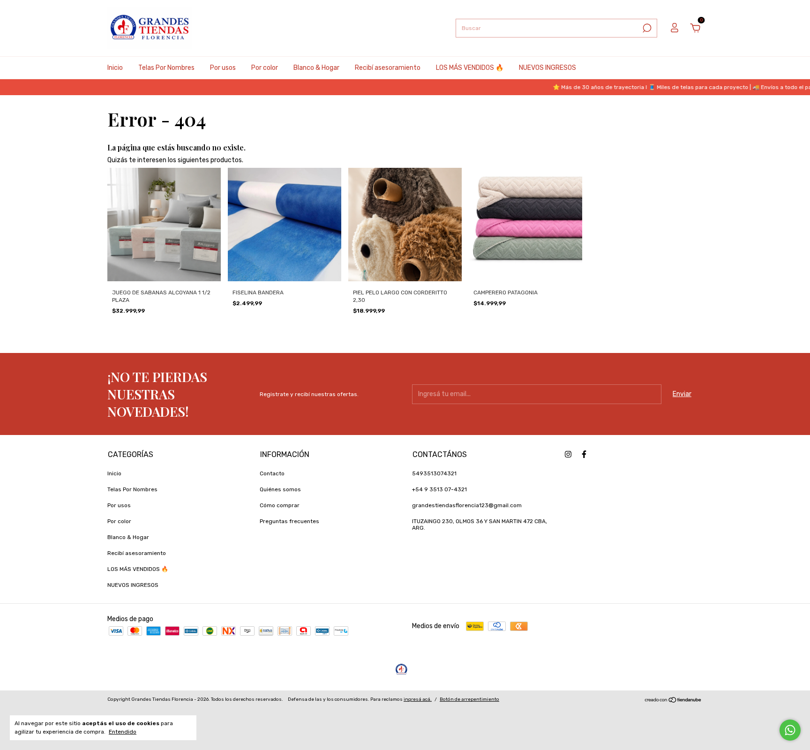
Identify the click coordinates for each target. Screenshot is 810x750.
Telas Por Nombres (166, 68)
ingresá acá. (418, 699)
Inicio (115, 68)
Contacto (272, 473)
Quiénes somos (280, 489)
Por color (264, 68)
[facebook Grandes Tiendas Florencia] (584, 454)
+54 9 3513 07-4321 (439, 489)
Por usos (223, 68)
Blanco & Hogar (316, 68)
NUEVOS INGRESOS (547, 68)
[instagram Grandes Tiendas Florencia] (568, 454)
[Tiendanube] (673, 701)
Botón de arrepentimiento (469, 699)
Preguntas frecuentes (289, 521)
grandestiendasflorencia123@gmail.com (467, 505)
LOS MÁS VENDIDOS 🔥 (469, 68)
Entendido (122, 731)
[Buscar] (646, 28)
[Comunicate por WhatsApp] (790, 730)
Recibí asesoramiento (387, 68)
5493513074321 (434, 473)
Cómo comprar (280, 505)
